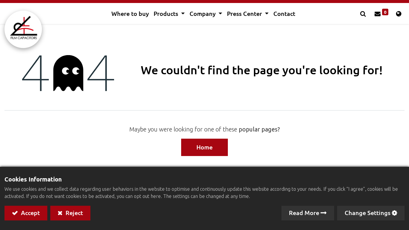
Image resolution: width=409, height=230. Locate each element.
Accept (29, 213)
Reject (73, 213)
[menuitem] (130, 13)
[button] (364, 13)
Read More (304, 213)
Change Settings (367, 213)
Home (204, 147)
